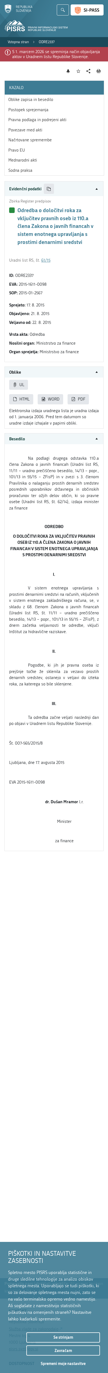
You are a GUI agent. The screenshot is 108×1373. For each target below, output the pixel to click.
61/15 (45, 260)
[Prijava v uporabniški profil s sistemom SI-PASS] (87, 9)
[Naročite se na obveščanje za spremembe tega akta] (68, 71)
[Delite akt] (88, 71)
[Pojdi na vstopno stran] (18, 11)
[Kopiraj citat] (49, 189)
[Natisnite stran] (99, 71)
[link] (18, 42)
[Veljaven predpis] (12, 210)
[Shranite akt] (78, 71)
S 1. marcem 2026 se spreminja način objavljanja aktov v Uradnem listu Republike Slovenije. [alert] (56, 54)
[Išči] (63, 9)
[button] (54, 188)
